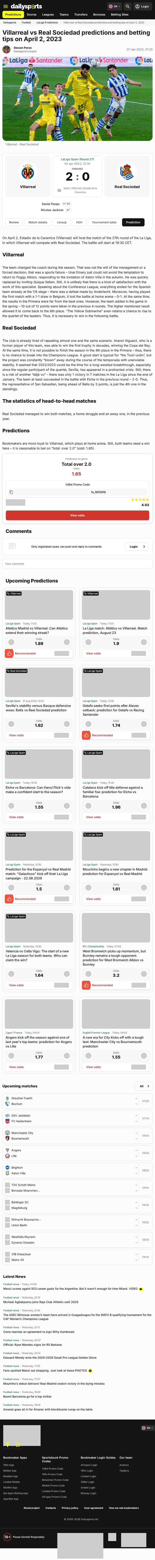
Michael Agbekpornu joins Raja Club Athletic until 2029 (40, 1302)
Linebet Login (88, 1476)
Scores (32, 14)
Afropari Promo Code (54, 1496)
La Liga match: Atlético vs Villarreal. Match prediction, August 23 (115, 630)
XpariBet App (10, 1498)
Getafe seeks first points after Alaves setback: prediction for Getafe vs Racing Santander (113, 710)
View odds (77, 515)
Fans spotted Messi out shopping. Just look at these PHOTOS (45, 1370)
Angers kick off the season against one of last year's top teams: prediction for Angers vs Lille (39, 1041)
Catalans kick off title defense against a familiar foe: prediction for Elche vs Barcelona (113, 791)
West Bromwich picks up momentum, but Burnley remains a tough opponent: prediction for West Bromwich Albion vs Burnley (114, 957)
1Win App (8, 1464)
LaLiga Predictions (47, 22)
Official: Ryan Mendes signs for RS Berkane (32, 1344)
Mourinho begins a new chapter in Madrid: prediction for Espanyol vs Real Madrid (115, 871)
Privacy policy (70, 1507)
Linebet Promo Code (53, 1491)
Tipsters (124, 1470)
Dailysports (9, 22)
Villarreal (28, 187)
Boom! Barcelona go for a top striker (27, 1396)
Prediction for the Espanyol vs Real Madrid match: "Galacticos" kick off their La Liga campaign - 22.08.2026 (38, 873)
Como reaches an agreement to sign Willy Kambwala (38, 1331)
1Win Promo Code (52, 1474)
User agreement (93, 1507)
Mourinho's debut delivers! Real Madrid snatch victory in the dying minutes (54, 1383)
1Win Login (87, 1470)
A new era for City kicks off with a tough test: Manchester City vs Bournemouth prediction (113, 1041)
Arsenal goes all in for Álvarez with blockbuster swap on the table (47, 1409)
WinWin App (10, 1487)
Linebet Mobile (11, 1481)
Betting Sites (120, 14)
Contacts (50, 1507)
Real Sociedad (127, 187)
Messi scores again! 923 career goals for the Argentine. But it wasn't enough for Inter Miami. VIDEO (70, 1288)
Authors (124, 1464)
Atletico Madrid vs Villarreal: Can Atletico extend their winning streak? (37, 630)
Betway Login (88, 1493)
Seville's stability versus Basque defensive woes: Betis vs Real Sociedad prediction (38, 708)
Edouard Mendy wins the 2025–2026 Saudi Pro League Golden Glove (49, 1357)
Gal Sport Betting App (15, 1493)
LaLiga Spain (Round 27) (77, 159)
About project (32, 1507)
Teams (64, 14)
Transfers (81, 14)
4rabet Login (88, 1487)
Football (26, 22)
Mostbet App (10, 1476)
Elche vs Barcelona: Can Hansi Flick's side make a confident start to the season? (38, 789)
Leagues (48, 14)
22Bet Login (87, 1481)
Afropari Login (89, 1464)
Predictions (13, 14)
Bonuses (99, 14)
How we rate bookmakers (124, 1507)
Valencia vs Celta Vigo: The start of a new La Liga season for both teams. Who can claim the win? (37, 955)
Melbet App (9, 1470)
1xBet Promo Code (52, 1468)
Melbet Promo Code (53, 1485)
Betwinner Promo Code (55, 1479)
